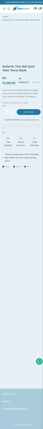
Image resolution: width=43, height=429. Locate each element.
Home (5, 17)
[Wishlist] (33, 9)
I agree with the (22, 120)
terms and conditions (29, 120)
